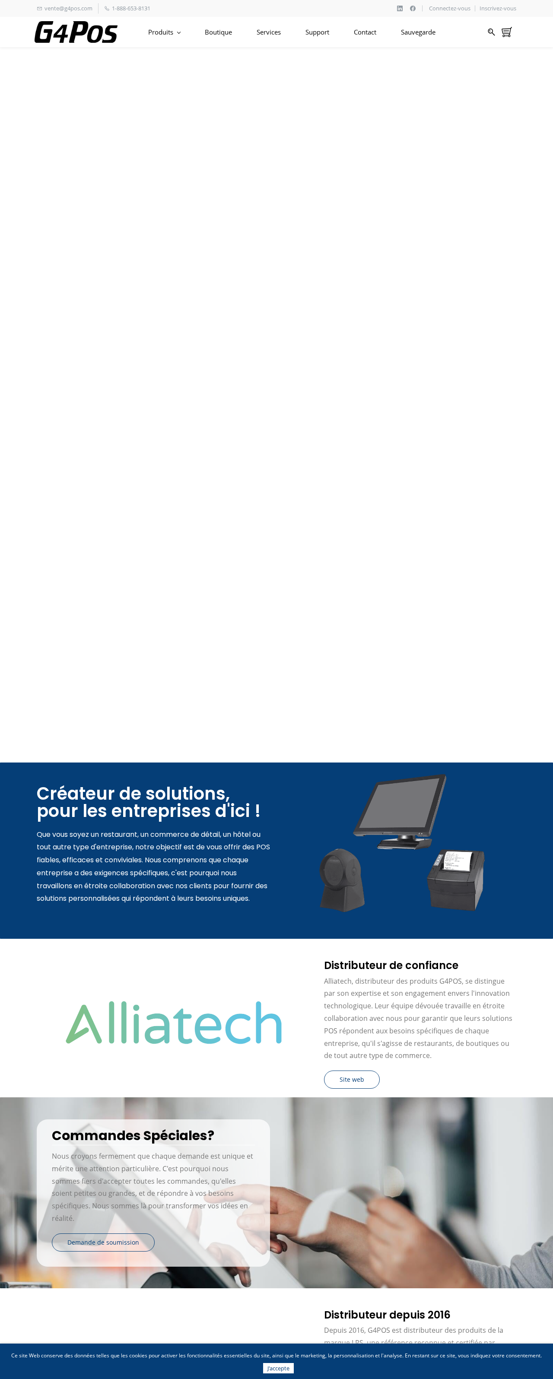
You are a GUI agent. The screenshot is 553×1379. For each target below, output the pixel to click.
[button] (352, 1080)
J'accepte (278, 1368)
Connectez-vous (449, 8)
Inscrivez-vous (498, 8)
